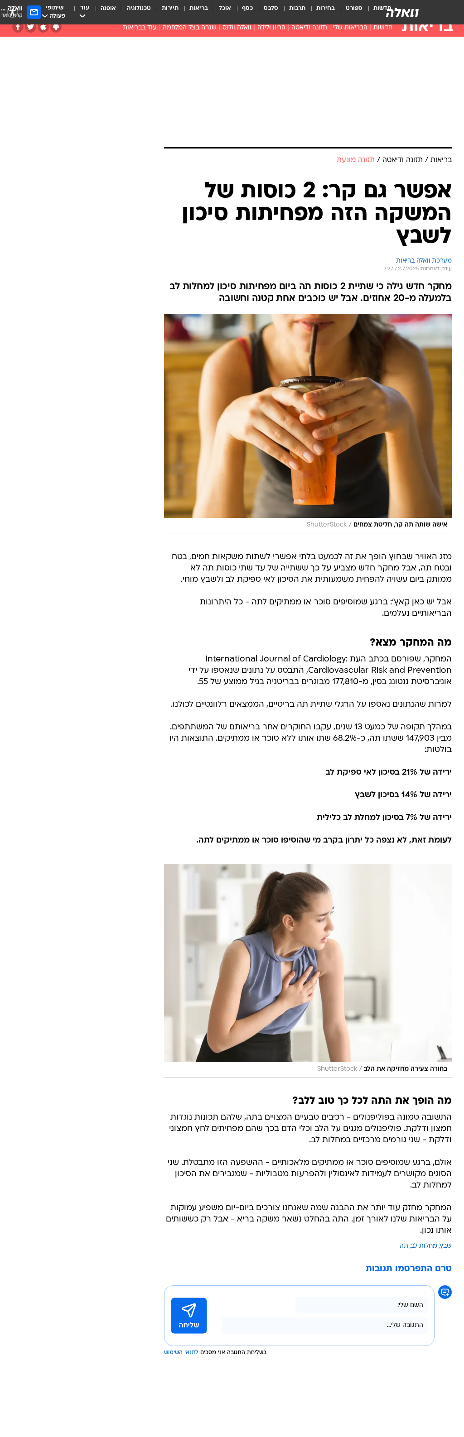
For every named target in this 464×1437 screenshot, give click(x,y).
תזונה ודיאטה (309, 28)
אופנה (108, 8)
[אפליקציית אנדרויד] (56, 27)
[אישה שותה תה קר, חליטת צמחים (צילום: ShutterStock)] (308, 423)
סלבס (271, 8)
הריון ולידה (271, 28)
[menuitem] (348, 12)
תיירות (170, 8)
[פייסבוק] (18, 27)
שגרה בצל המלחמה (190, 28)
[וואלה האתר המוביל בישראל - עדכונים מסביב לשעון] (402, 12)
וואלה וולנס (236, 28)
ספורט (354, 8)
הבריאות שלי (350, 28)
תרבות (297, 8)
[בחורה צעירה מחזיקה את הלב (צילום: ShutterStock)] (308, 971)
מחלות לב (424, 1246)
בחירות (325, 8)
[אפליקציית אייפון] (43, 27)
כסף (247, 8)
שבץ (446, 1246)
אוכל (225, 8)
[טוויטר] (30, 27)
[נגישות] (12, 12)
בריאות (198, 8)
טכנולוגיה (139, 8)
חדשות (382, 28)
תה (404, 1246)
